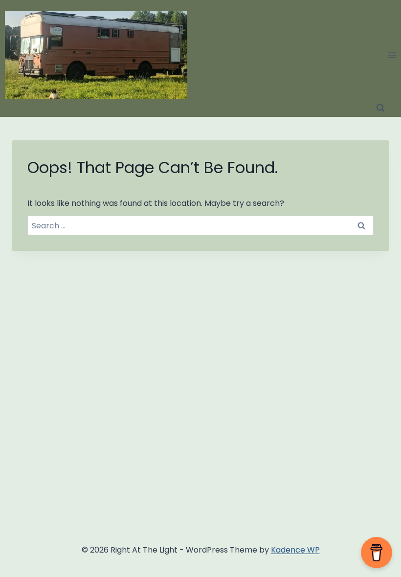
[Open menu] (392, 55)
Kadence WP (295, 549)
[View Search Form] (380, 108)
